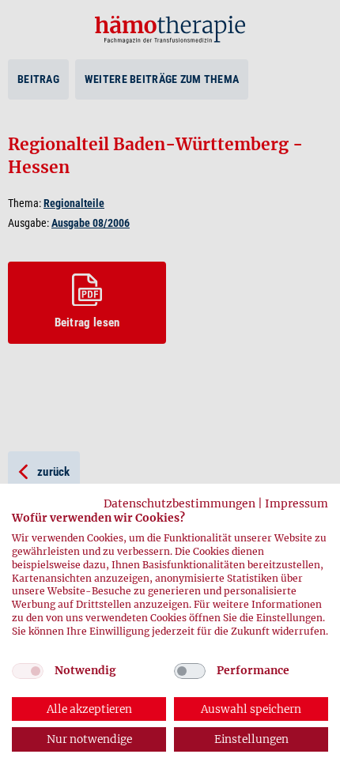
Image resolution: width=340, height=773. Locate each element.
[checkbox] (27, 671)
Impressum (296, 503)
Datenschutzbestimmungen (179, 503)
